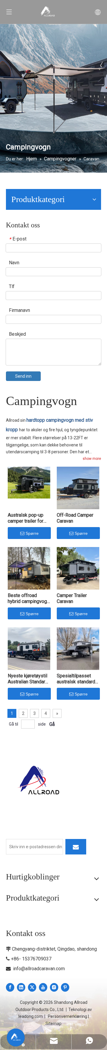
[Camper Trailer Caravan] (78, 568)
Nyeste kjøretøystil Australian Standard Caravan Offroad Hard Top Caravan (28, 679)
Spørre (32, 533)
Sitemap (53, 1023)
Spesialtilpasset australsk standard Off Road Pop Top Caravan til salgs (76, 679)
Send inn (23, 376)
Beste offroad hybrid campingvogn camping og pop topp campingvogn (28, 598)
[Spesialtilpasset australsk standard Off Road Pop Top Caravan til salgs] (78, 648)
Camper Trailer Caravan (72, 598)
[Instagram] (54, 987)
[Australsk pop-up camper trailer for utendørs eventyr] (29, 482)
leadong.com (30, 1016)
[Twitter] (32, 987)
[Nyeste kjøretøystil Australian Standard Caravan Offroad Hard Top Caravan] (29, 648)
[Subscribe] (75, 846)
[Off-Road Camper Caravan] (78, 487)
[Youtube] (43, 987)
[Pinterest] (65, 987)
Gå (52, 724)
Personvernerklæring (67, 1016)
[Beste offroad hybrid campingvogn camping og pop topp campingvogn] (29, 568)
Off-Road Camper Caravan (75, 518)
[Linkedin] (21, 987)
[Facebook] (10, 987)
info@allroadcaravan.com (39, 968)
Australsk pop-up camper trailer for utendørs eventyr (25, 518)
